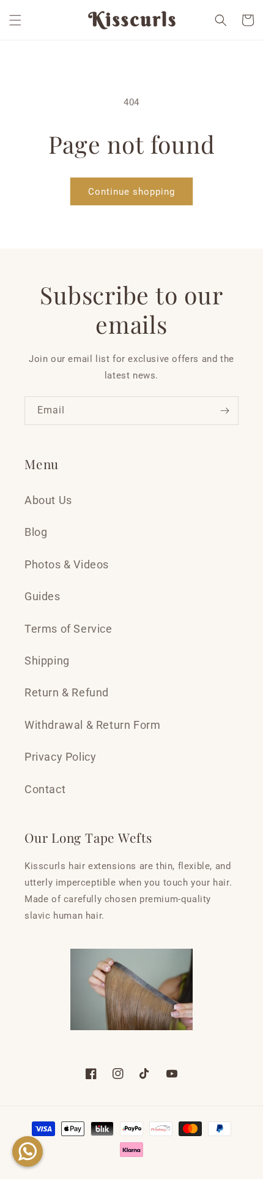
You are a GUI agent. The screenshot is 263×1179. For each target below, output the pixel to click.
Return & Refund (66, 692)
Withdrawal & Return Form (92, 724)
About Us (48, 500)
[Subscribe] (224, 410)
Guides (42, 596)
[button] (15, 20)
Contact (44, 789)
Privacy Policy (60, 756)
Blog (35, 531)
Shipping (47, 660)
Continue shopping (131, 191)
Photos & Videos (66, 564)
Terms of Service (68, 628)
